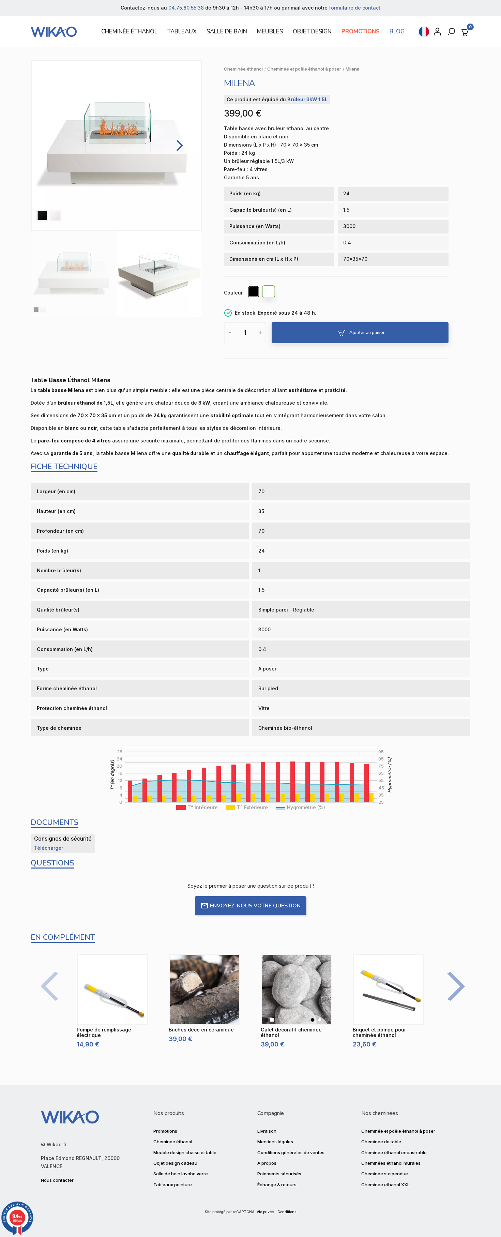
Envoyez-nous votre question (255, 905)
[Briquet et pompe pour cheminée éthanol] (388, 989)
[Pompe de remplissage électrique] (112, 989)
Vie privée (265, 1212)
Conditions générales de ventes (290, 1152)
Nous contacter (57, 1180)
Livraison (266, 1131)
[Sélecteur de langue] (424, 32)
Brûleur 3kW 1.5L (307, 99)
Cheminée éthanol (172, 1141)
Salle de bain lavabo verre (180, 1173)
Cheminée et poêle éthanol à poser (398, 1131)
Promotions (165, 1131)
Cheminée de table (381, 1141)
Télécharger (48, 848)
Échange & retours (277, 1184)
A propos (266, 1163)
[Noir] (254, 292)
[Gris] (327, 1020)
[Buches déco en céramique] (204, 989)
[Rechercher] (451, 31)
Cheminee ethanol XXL (385, 1184)
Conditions (286, 1212)
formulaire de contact (354, 8)
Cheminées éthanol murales (391, 1163)
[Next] (177, 145)
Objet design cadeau (175, 1163)
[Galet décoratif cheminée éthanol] (296, 989)
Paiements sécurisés (279, 1173)
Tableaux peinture (172, 1184)
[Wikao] (56, 32)
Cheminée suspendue (384, 1173)
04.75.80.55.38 (186, 8)
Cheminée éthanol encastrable (394, 1152)
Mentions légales (275, 1141)
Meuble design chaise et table (184, 1152)
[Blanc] (269, 292)
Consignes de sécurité (63, 838)
